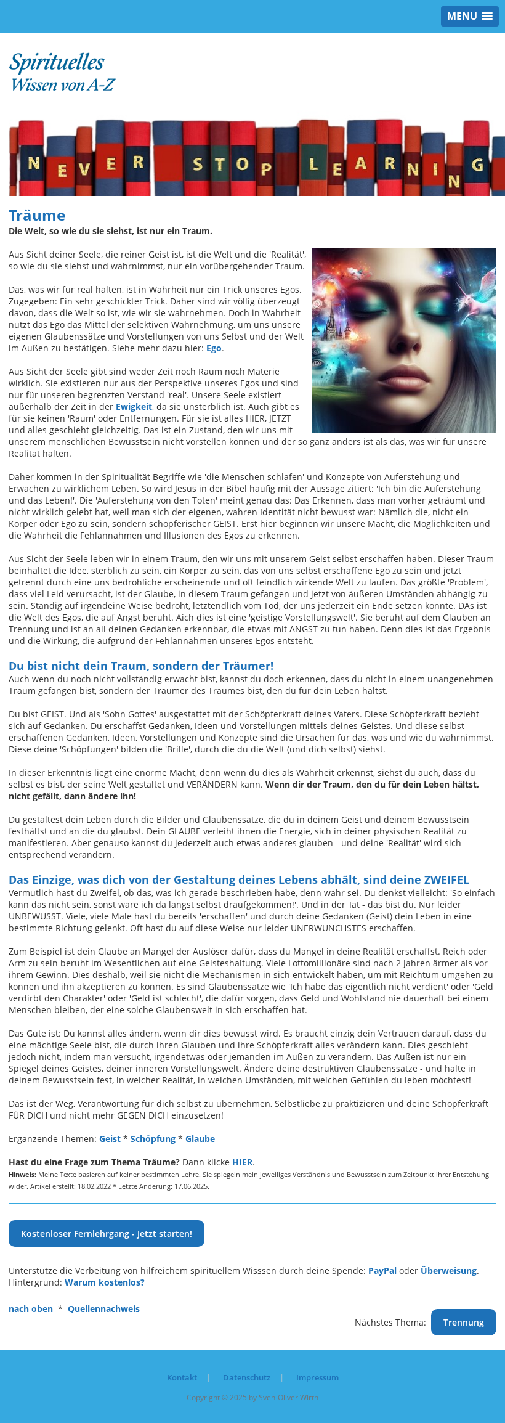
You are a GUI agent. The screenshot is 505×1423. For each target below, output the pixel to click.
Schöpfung (153, 1138)
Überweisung (449, 1270)
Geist (110, 1138)
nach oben (31, 1309)
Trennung (463, 1322)
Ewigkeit (134, 406)
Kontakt (182, 1377)
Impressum (317, 1377)
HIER (242, 1162)
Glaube (200, 1138)
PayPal (382, 1270)
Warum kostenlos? (105, 1282)
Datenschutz (246, 1377)
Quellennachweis (104, 1309)
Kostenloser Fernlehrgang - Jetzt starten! (106, 1233)
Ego (214, 348)
